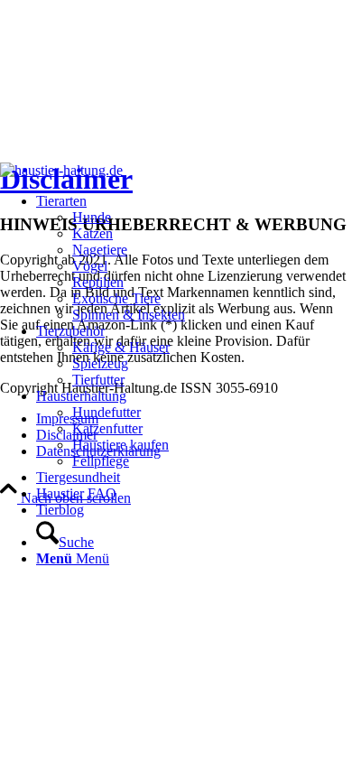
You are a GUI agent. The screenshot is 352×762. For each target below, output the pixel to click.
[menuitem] (110, 258)
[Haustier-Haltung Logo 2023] (61, 170)
